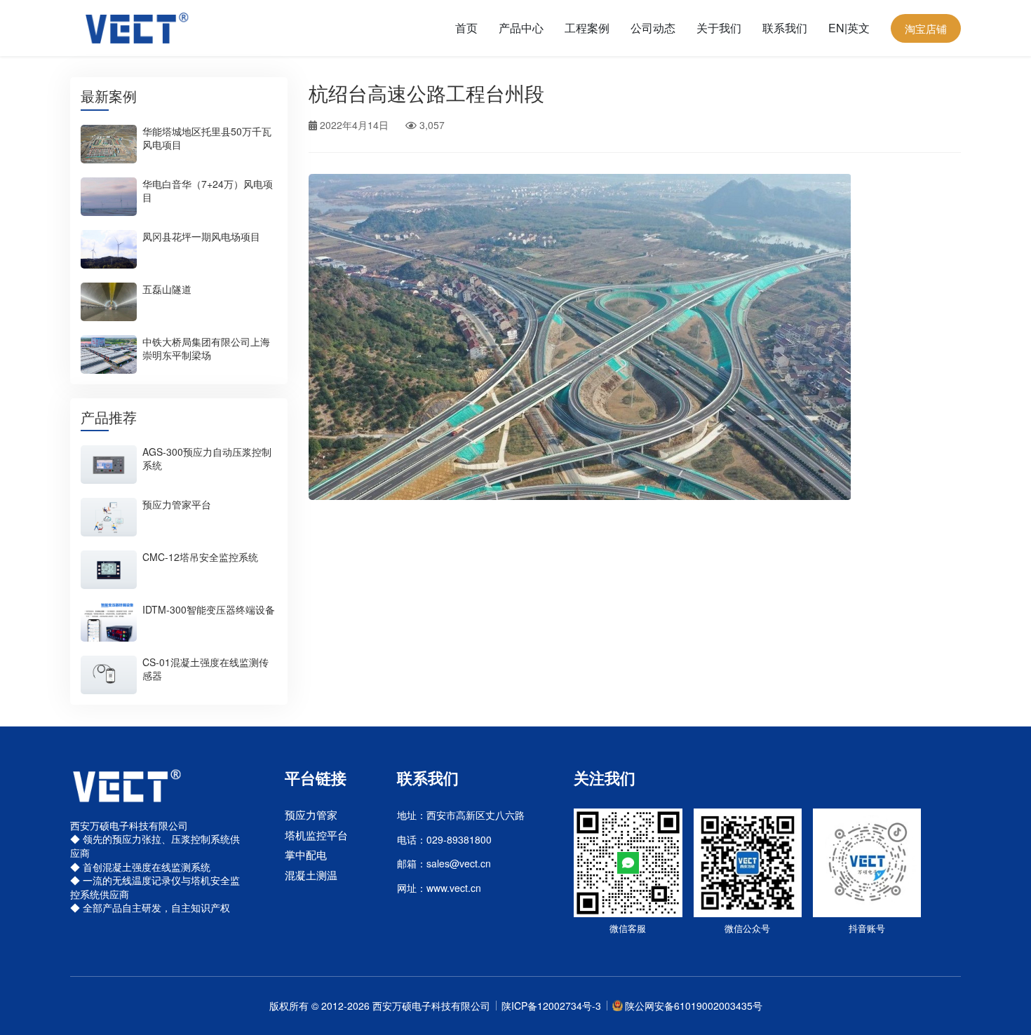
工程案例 (587, 28)
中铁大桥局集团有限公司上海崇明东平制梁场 (206, 348)
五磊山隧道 (166, 289)
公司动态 (653, 28)
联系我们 (784, 28)
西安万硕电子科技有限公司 (431, 1006)
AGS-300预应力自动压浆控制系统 (206, 458)
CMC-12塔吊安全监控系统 (200, 557)
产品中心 (521, 28)
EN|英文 (849, 28)
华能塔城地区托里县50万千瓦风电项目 (206, 137)
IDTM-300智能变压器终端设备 (208, 609)
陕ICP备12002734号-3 (551, 1006)
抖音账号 (867, 928)
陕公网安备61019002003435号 (693, 1006)
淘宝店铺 (926, 28)
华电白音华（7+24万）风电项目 (207, 190)
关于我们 (718, 28)
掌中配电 (306, 854)
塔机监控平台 (316, 834)
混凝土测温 (311, 874)
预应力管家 (311, 814)
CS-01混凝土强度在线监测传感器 (205, 668)
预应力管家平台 (176, 504)
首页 (466, 28)
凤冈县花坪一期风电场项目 (201, 236)
